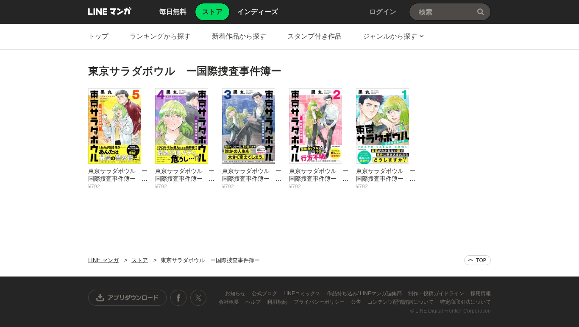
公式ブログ (265, 293)
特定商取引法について (465, 302)
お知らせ (236, 293)
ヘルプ (253, 302)
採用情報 (480, 293)
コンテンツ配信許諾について (401, 302)
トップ (98, 36)
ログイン (382, 11)
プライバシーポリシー (320, 302)
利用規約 (278, 302)
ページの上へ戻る (477, 260)
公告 (356, 302)
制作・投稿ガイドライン (436, 293)
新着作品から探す (239, 36)
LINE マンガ (109, 11)
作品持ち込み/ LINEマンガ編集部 (365, 293)
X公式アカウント (198, 298)
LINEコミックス (303, 293)
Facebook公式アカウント (178, 298)
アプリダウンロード (127, 298)
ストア (139, 260)
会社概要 (229, 302)
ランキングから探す (160, 36)
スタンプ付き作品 (314, 36)
